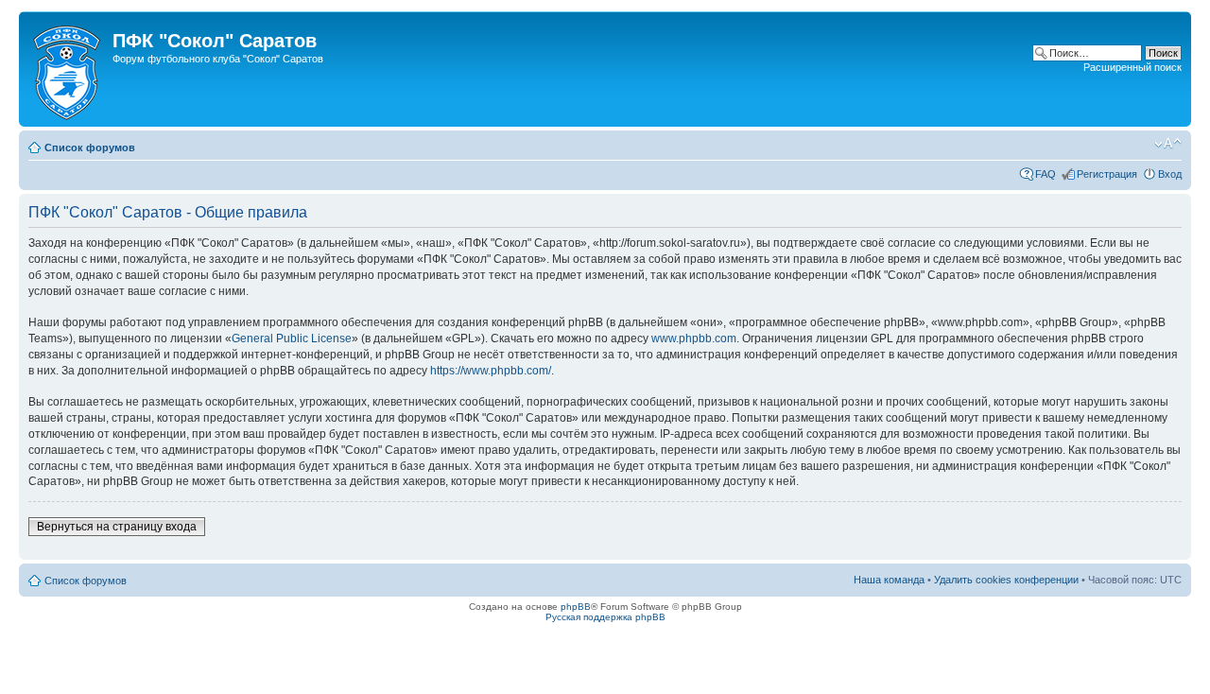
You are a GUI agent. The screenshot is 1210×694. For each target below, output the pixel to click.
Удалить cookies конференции (1006, 579)
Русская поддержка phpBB (605, 617)
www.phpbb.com (693, 338)
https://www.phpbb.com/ (490, 370)
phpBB (576, 606)
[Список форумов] (68, 69)
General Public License (292, 338)
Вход (1170, 174)
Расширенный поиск (1132, 67)
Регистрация (1107, 174)
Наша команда (889, 579)
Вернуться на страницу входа (117, 526)
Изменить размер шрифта (1168, 143)
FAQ (1045, 174)
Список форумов (89, 147)
